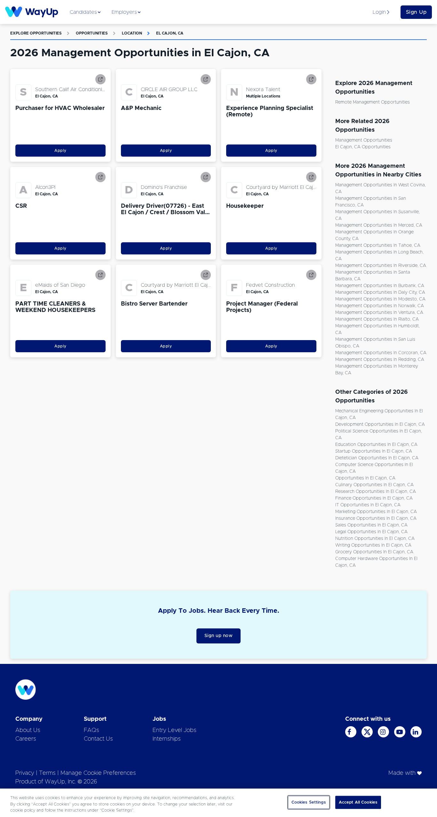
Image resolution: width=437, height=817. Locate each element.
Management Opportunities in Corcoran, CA (380, 353)
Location (132, 33)
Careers (25, 739)
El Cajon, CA (169, 33)
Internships (167, 739)
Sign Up (416, 12)
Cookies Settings (308, 802)
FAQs (91, 730)
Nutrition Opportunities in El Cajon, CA (375, 538)
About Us (27, 730)
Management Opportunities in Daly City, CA (380, 292)
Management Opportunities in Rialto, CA (377, 319)
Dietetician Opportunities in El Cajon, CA (376, 458)
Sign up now (218, 636)
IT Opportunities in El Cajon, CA (368, 505)
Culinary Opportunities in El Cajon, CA (374, 485)
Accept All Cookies (358, 802)
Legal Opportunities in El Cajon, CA (371, 532)
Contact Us (98, 739)
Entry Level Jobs (174, 730)
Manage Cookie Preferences (98, 773)
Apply (60, 150)
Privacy (24, 773)
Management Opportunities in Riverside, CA (380, 265)
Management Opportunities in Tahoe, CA (377, 245)
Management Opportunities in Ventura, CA (379, 312)
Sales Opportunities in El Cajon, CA (371, 525)
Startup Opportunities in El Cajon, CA (373, 451)
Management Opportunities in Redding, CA (379, 359)
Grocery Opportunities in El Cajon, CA (374, 552)
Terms (47, 773)
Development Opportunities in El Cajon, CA (380, 424)
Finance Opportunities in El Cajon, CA (374, 498)
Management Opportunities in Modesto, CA (380, 299)
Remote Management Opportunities (372, 102)
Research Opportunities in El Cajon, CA (375, 491)
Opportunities (92, 33)
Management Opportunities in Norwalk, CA (379, 306)
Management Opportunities (363, 140)
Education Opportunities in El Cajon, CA (376, 444)
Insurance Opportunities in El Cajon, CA (376, 518)
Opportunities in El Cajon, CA (365, 478)
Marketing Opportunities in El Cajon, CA (376, 512)
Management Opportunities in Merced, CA (378, 225)
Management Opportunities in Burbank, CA (379, 286)
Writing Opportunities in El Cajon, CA (373, 545)
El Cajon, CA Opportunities (363, 147)
